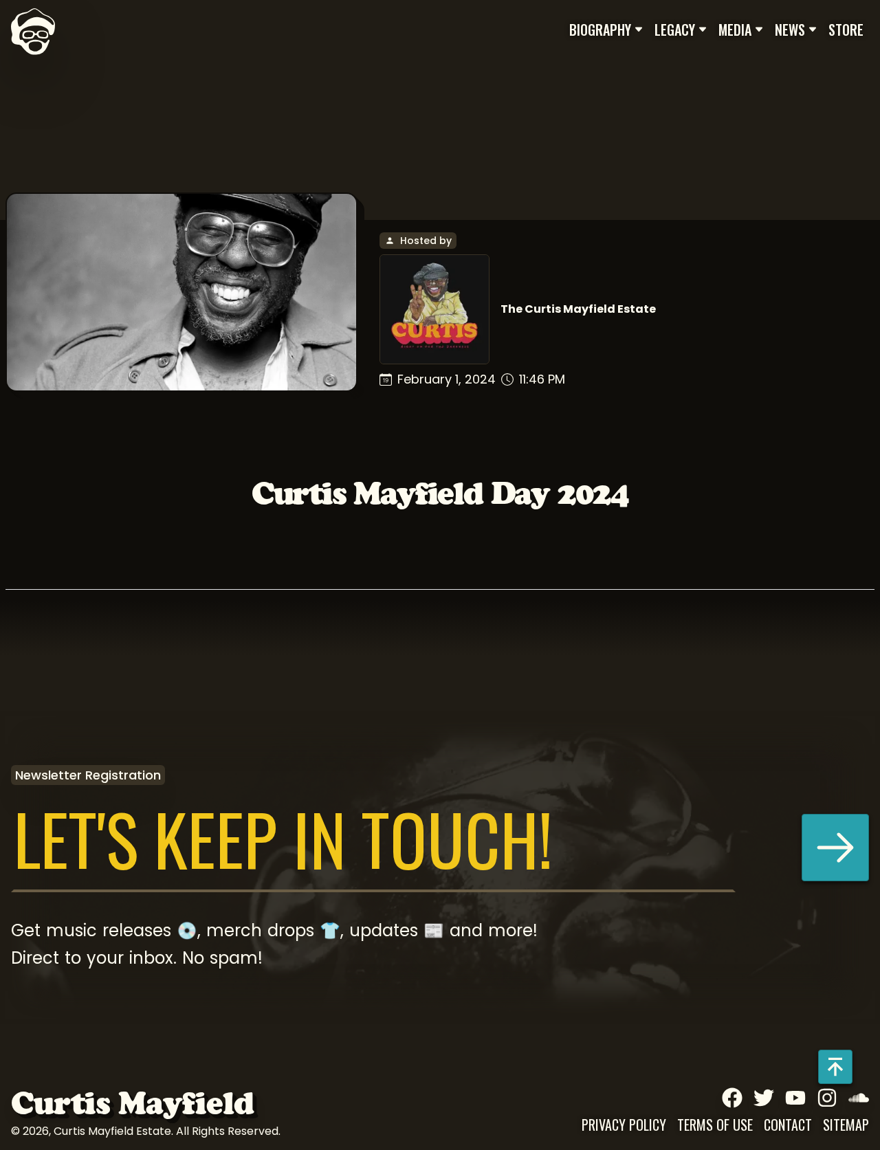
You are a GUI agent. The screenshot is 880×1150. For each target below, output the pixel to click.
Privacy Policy (624, 1124)
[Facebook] (732, 1097)
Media (734, 29)
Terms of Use (715, 1124)
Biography (600, 29)
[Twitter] (764, 1097)
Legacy (674, 29)
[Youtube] (795, 1097)
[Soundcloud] (858, 1097)
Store (846, 29)
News (790, 29)
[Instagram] (827, 1097)
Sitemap (846, 1124)
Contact (788, 1124)
